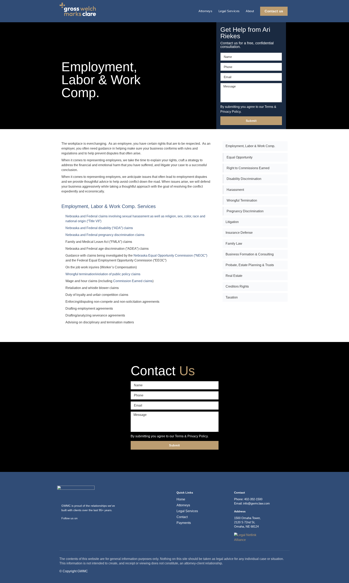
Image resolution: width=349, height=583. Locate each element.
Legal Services (229, 11)
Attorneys (205, 11)
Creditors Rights (237, 286)
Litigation (232, 222)
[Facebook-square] (63, 524)
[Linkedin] (70, 524)
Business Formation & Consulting (250, 254)
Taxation (232, 297)
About (250, 11)
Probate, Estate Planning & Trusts (250, 265)
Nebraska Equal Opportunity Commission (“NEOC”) (170, 255)
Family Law (234, 243)
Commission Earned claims (132, 281)
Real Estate (234, 275)
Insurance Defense (239, 232)
